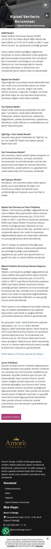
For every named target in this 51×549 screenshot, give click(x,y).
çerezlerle (11, 546)
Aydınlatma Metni (11, 417)
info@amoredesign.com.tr (18, 529)
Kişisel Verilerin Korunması (17, 502)
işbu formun (19, 325)
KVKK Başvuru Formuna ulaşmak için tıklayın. (22, 354)
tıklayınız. (39, 546)
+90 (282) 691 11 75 (16, 525)
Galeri (7, 493)
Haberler (9, 497)
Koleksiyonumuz (13, 488)
